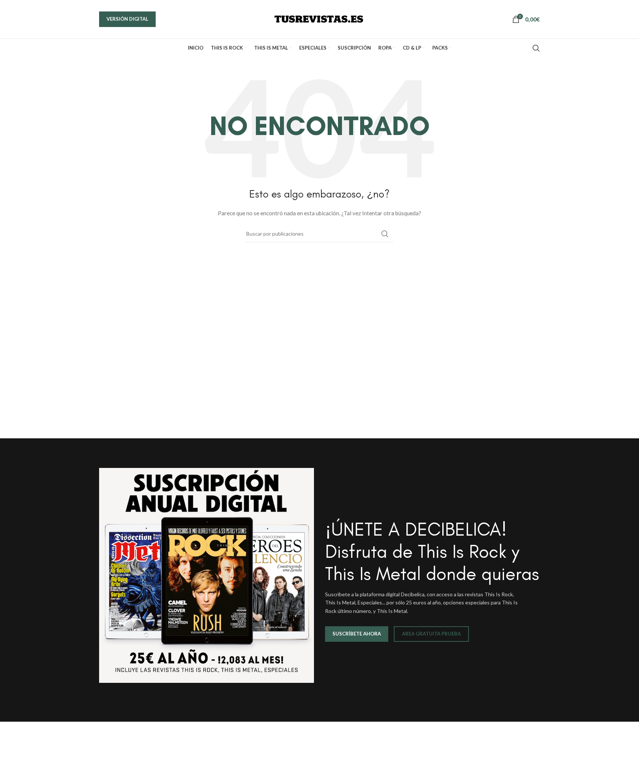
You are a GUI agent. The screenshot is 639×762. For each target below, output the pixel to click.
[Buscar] (536, 48)
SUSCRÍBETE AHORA (356, 634)
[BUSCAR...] (384, 233)
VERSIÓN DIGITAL (127, 19)
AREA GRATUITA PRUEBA (431, 634)
